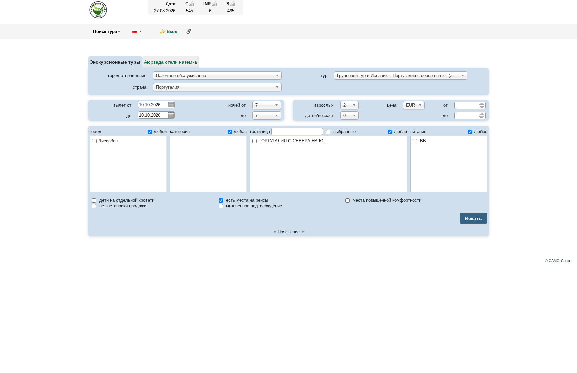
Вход (172, 31)
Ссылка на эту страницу (189, 31)
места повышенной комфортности (386, 200)
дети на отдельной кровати (126, 200)
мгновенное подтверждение (253, 205)
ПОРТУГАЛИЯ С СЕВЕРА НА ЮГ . (293, 140)
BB (422, 140)
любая (240, 131)
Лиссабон (108, 140)
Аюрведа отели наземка (170, 62)
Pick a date (171, 104)
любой (160, 131)
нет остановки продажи (122, 205)
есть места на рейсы (246, 200)
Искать (473, 218)
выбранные (344, 131)
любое (480, 131)
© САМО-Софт (557, 261)
